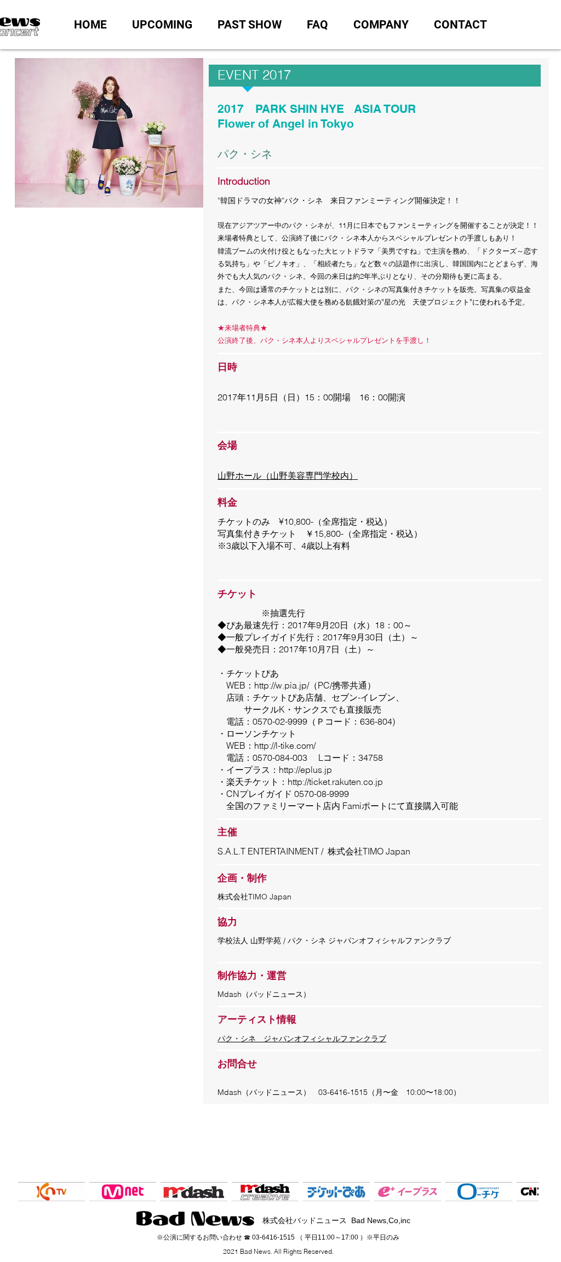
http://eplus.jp (305, 769)
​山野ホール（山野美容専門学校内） (287, 475)
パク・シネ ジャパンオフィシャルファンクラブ (301, 1038)
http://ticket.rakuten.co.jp (335, 781)
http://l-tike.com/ (285, 745)
